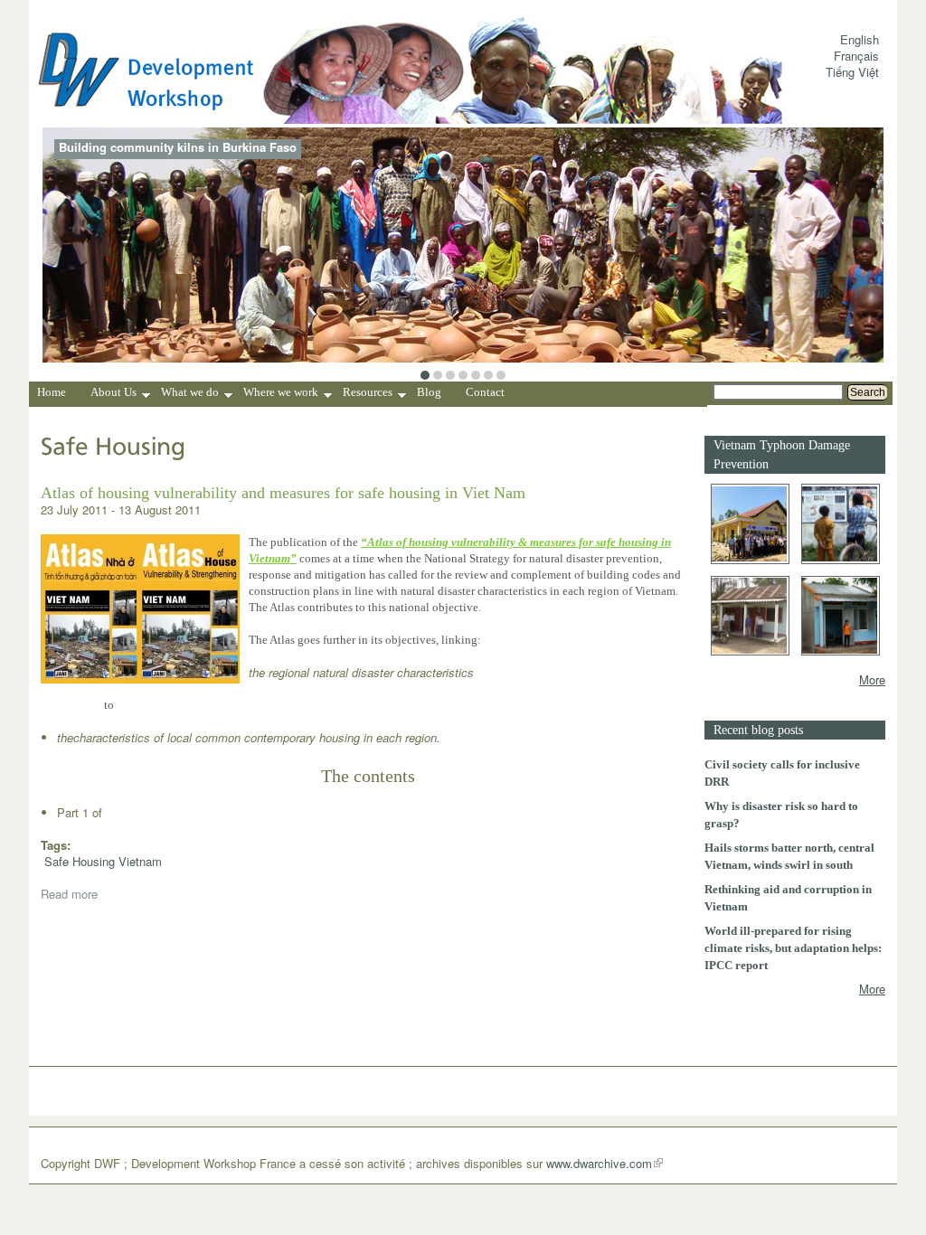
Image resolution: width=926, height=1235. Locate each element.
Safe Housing (79, 861)
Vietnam (140, 861)
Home (51, 392)
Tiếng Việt (852, 71)
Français (856, 55)
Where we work (280, 394)
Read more (69, 893)
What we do (190, 394)
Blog (429, 392)
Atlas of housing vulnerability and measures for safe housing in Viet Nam (283, 493)
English (859, 39)
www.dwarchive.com (599, 1163)
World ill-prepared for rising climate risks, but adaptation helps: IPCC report (793, 948)
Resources (367, 394)
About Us (113, 394)
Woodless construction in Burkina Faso (169, 147)
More (872, 679)
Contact (485, 392)
